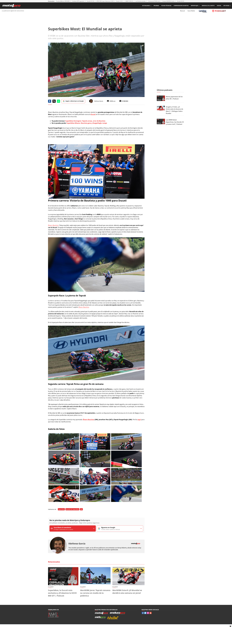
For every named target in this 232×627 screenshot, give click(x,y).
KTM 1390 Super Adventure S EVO (105, 1)
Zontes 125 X (119, 1)
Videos (219, 5)
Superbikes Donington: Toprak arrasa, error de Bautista (85, 121)
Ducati (93, 114)
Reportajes (194, 5)
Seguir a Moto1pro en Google (74, 101)
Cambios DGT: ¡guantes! (78, 1)
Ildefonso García (76, 543)
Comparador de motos (181, 5)
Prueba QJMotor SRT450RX (63, 1)
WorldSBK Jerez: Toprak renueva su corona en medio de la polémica (95, 593)
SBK (81, 509)
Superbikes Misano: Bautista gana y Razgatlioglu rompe (87, 123)
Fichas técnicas (166, 5)
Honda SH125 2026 (182, 1)
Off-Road (226, 5)
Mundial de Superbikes (72, 509)
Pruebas (156, 5)
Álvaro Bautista (53, 225)
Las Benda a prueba (140, 1)
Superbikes (61, 509)
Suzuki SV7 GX (90, 1)
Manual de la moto (208, 5)
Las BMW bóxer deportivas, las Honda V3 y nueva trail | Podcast (175, 122)
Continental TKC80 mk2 (154, 1)
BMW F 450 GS (129, 1)
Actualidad (146, 5)
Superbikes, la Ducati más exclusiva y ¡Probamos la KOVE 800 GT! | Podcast (62, 593)
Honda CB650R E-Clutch (168, 1)
